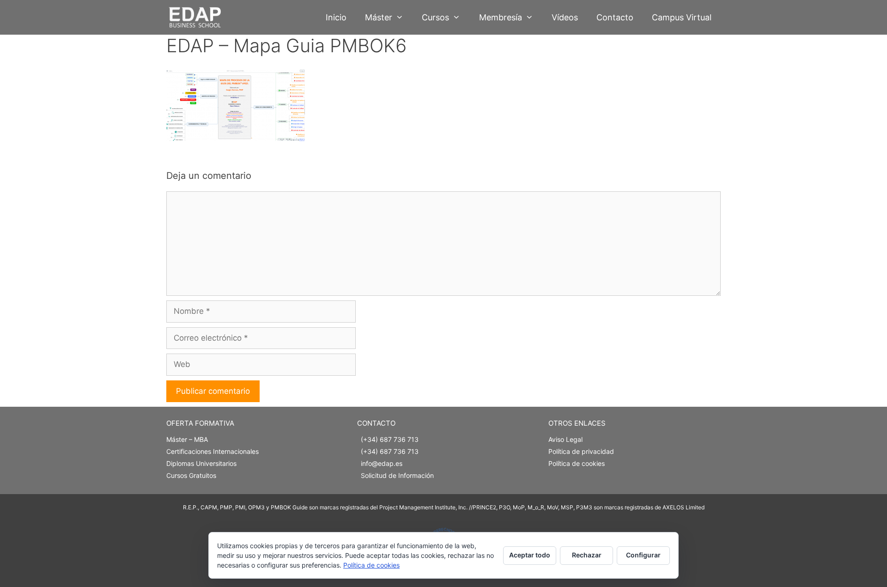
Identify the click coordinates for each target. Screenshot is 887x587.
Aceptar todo (529, 555)
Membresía (500, 17)
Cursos (435, 17)
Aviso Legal (565, 439)
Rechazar (586, 555)
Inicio (336, 17)
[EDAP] (197, 17)
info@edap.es (381, 463)
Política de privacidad (581, 451)
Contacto (614, 17)
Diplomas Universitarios (201, 463)
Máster (378, 17)
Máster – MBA (187, 439)
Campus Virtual (681, 17)
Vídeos (565, 17)
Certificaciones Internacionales (212, 451)
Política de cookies (576, 463)
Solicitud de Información (397, 475)
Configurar (643, 555)
